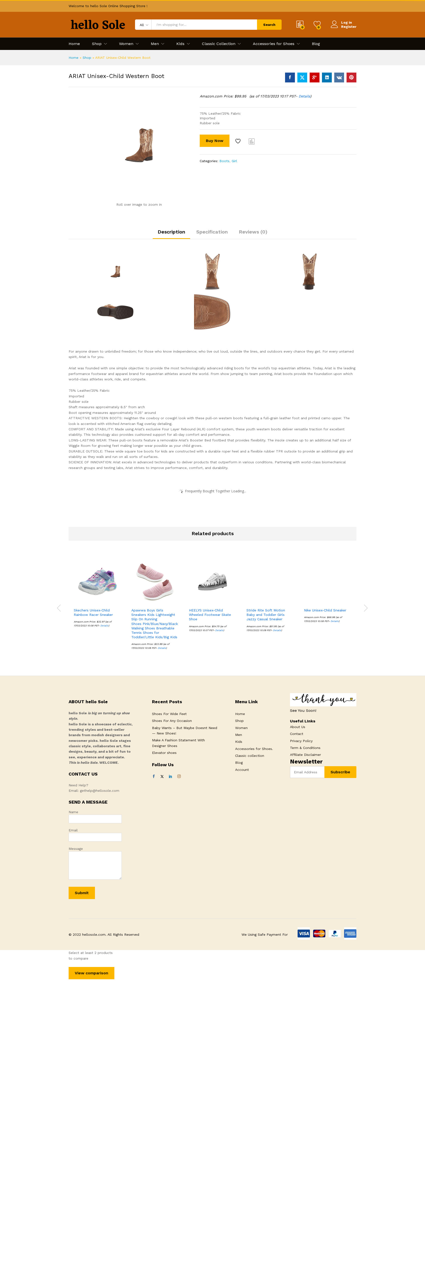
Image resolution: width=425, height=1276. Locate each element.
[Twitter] (162, 776)
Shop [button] (97, 44)
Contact (296, 734)
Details (304, 96)
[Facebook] (154, 776)
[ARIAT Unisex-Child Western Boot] (290, 77)
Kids (238, 742)
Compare (252, 141)
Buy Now (214, 140)
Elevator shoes (164, 753)
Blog (316, 44)
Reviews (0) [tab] (253, 231)
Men (238, 735)
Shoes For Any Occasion (172, 721)
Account (242, 770)
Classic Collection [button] (218, 44)
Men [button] (155, 44)
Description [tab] (171, 231)
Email (73, 830)
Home (74, 44)
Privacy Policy (301, 741)
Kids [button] (180, 44)
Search (269, 25)
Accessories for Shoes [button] (273, 44)
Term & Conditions (305, 748)
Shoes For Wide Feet (169, 714)
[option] (97, 596)
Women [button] (126, 44)
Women (241, 728)
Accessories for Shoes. (254, 749)
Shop (87, 58)
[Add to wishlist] (238, 141)
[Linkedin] (170, 776)
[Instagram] (179, 776)
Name (73, 812)
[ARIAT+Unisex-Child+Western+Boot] (302, 77)
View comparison (91, 973)
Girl (234, 161)
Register (348, 27)
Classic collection (249, 756)
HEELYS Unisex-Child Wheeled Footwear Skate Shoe (210, 614)
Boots (224, 161)
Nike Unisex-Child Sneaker (325, 610)
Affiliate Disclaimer (305, 755)
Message (76, 849)
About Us (297, 727)
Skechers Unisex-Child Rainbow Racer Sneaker (93, 612)
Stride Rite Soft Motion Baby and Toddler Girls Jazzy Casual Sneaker (265, 614)
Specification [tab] (212, 231)
